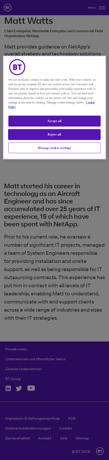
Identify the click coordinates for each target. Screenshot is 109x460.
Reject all (54, 134)
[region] (54, 108)
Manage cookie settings (54, 147)
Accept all (54, 121)
